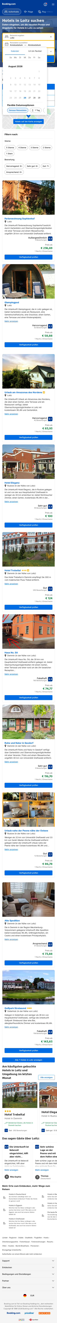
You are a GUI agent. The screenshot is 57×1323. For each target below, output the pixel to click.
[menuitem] (11, 12)
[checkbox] (39, 72)
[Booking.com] (8, 4)
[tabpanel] (25, 85)
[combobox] (29, 37)
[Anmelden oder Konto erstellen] (45, 4)
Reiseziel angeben (17, 35)
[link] (10, 147)
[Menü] (53, 4)
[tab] (15, 51)
